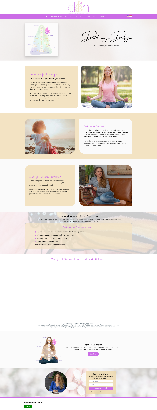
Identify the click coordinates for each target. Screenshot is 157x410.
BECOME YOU (56, 16)
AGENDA (87, 16)
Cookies (40, 402)
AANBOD (68, 16)
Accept (27, 406)
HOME (46, 16)
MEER (78, 16)
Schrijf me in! (101, 388)
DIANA (95, 16)
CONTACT (103, 16)
